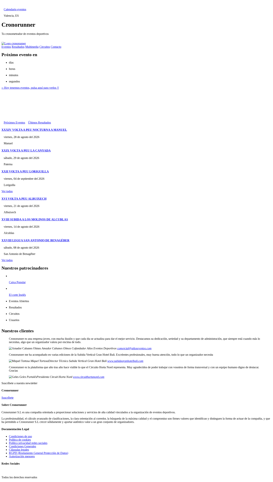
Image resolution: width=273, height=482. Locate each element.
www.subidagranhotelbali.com (125, 361)
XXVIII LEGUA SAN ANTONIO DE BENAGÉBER (35, 240)
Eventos (6, 46)
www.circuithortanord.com (88, 376)
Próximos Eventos (14, 122)
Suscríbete (7, 397)
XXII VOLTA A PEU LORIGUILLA (25, 171)
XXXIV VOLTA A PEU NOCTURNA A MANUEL (34, 129)
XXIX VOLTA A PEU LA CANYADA (26, 150)
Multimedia (32, 46)
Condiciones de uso (20, 436)
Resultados (18, 46)
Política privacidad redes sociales (28, 443)
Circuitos (44, 46)
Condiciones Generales (22, 446)
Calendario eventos (15, 9)
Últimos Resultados (39, 122)
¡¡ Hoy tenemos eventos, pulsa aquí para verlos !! (30, 87)
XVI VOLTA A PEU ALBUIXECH (23, 198)
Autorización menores (22, 456)
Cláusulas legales (19, 449)
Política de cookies (20, 439)
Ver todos (7, 191)
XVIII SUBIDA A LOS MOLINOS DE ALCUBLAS (34, 219)
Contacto (56, 46)
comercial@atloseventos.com (134, 348)
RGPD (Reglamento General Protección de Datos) (38, 453)
